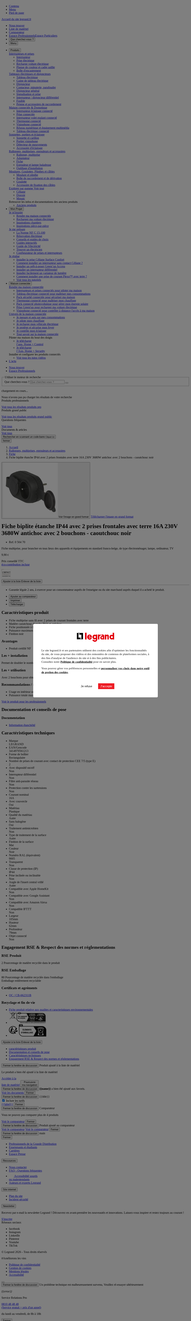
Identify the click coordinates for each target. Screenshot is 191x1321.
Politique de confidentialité (76, 661)
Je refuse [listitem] (86, 686)
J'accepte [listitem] (106, 686)
